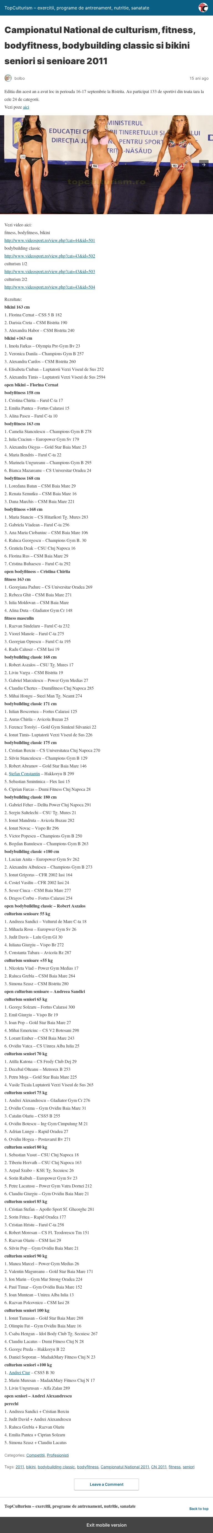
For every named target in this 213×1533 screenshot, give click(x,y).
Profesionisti (58, 1455)
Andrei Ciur (19, 1372)
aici (26, 107)
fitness (175, 1466)
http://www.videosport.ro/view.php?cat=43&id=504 (49, 287)
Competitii (35, 1455)
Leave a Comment (106, 1484)
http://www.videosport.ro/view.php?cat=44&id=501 (49, 240)
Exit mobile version (107, 1525)
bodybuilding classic (56, 1466)
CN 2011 (158, 1466)
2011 (20, 1466)
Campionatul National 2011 (125, 1466)
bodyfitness (87, 1466)
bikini (31, 1466)
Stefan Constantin (24, 773)
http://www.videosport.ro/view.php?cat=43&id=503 (49, 271)
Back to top (199, 1509)
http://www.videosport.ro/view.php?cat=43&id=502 (49, 256)
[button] (204, 164)
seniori (188, 1466)
